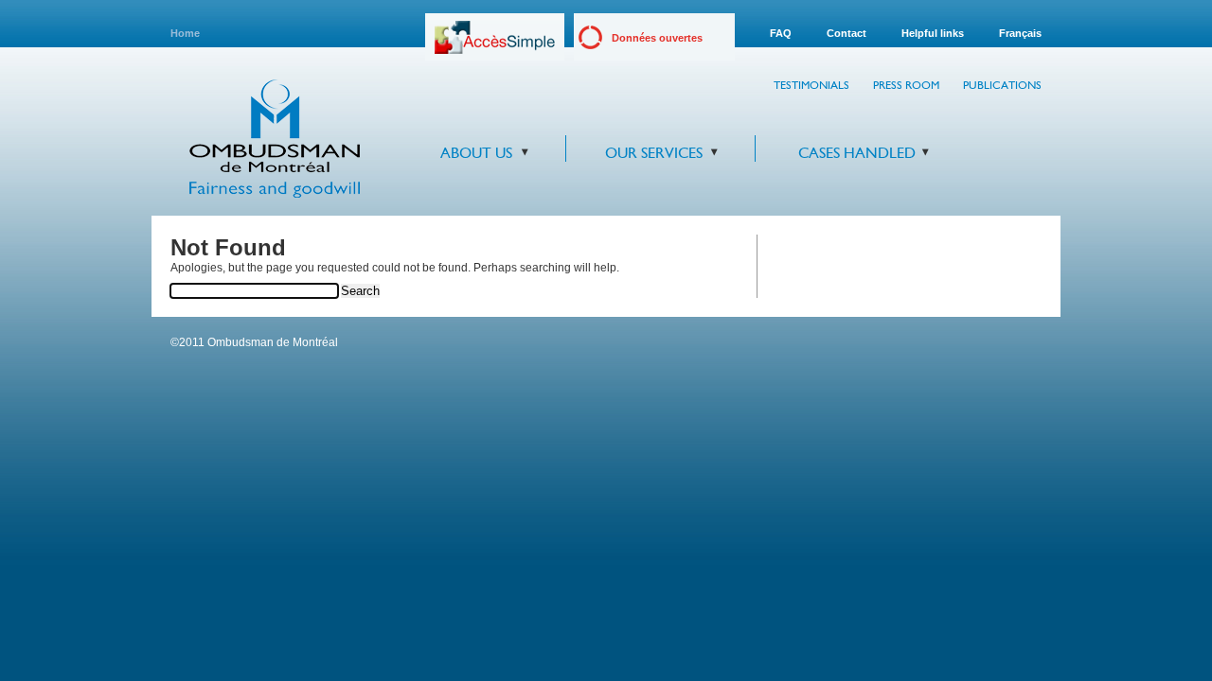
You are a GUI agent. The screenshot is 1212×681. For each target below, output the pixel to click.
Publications (1002, 85)
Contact (846, 33)
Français (1020, 33)
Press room (906, 85)
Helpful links (932, 33)
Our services (654, 153)
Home (185, 33)
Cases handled (857, 153)
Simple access (494, 44)
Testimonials (811, 85)
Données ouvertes (657, 38)
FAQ (781, 33)
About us (476, 153)
